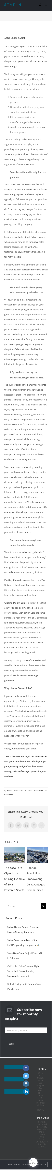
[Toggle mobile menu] (46, 4)
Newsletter (38, 790)
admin (9, 790)
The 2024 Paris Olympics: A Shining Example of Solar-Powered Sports (14, 879)
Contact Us (41, 1164)
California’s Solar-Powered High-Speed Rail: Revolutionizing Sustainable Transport (23, 971)
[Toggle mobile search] (40, 4)
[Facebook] (26, 1068)
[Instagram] (26, 1083)
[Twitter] (26, 1076)
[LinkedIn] (26, 1091)
